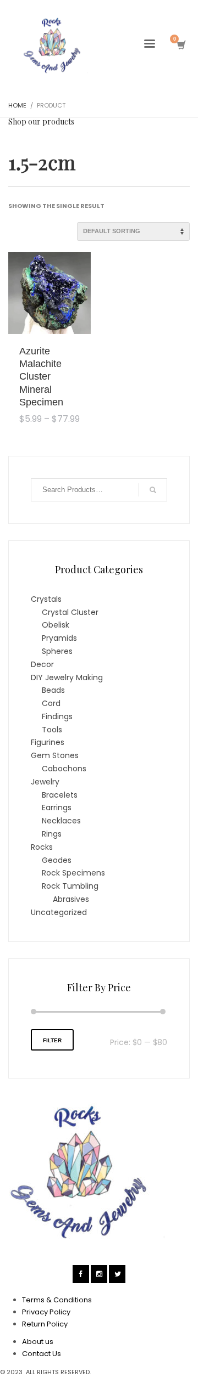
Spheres (57, 651)
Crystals (46, 599)
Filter (52, 1040)
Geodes (57, 860)
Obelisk (55, 624)
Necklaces (61, 820)
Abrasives (71, 899)
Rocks (42, 847)
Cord (51, 703)
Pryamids (59, 638)
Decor (42, 664)
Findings (57, 716)
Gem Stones (55, 755)
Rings (52, 833)
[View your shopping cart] (181, 45)
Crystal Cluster (70, 612)
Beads (53, 690)
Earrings (57, 807)
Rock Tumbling (70, 885)
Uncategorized (59, 912)
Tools (52, 729)
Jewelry (45, 781)
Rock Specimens (73, 872)
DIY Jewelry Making (67, 677)
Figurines (47, 742)
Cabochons (64, 768)
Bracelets (60, 794)
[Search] (153, 489)
